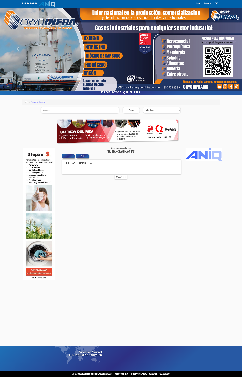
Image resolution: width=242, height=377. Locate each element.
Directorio (30, 3)
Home (26, 96)
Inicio (198, 3)
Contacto (207, 3)
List (68, 150)
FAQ (216, 3)
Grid (82, 150)
